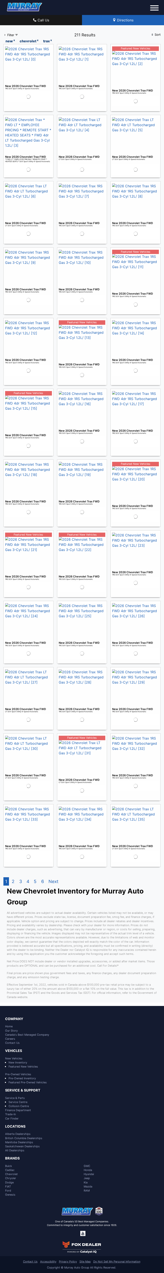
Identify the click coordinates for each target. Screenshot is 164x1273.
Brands (12, 1158)
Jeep (87, 1178)
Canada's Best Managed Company (27, 1034)
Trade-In (10, 1114)
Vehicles (13, 1051)
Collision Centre (19, 1106)
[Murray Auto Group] (25, 6)
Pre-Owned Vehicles (18, 1074)
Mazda (88, 1186)
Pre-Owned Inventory (22, 1078)
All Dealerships (14, 1150)
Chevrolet (11, 1174)
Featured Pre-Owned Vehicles (28, 1082)
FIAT (8, 1186)
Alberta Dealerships (18, 1134)
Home (9, 1026)
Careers (10, 1038)
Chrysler (10, 1178)
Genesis (10, 1194)
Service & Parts (15, 1098)
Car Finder (12, 1118)
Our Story (11, 1030)
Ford (8, 1190)
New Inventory (18, 1062)
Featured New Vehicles (23, 1066)
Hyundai (89, 1174)
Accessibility (48, 1261)
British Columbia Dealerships (23, 1138)
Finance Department (18, 1110)
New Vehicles (13, 1058)
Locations (15, 1126)
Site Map (85, 1261)
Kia (86, 1182)
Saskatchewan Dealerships (22, 1146)
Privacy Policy (68, 1261)
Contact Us (12, 1042)
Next (53, 881)
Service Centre (18, 1102)
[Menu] (154, 8)
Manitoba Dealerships (19, 1142)
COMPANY (14, 1019)
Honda (88, 1170)
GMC (87, 1166)
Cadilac (10, 1170)
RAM (87, 1190)
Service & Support (22, 1090)
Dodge (9, 1182)
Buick (8, 1166)
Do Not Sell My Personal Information (116, 1261)
